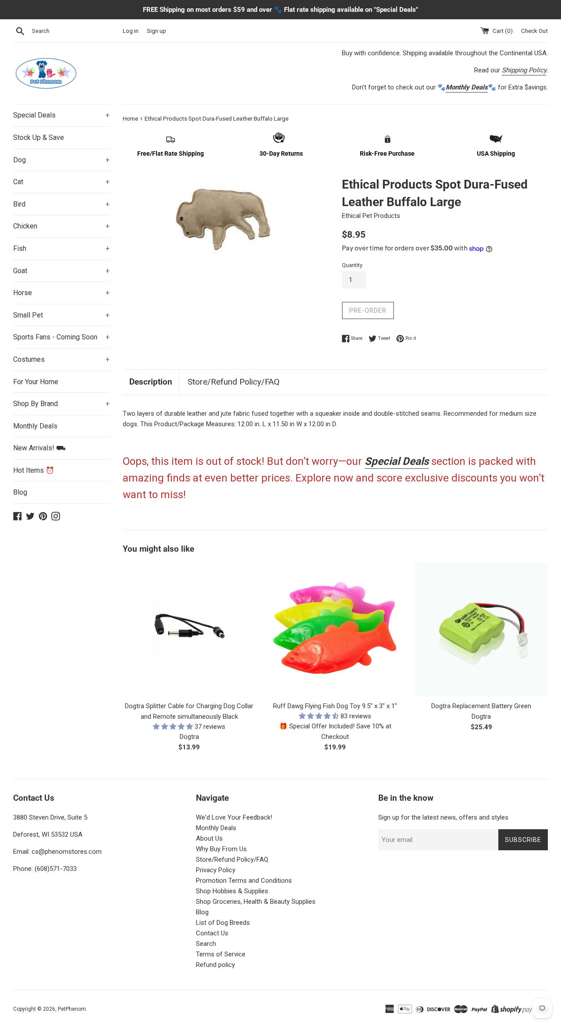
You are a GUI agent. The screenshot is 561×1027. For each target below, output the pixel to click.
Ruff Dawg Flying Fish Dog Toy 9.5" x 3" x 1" (335, 706)
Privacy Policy (215, 870)
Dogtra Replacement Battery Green (481, 706)
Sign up (156, 30)
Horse (61, 293)
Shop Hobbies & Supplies (232, 891)
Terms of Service (220, 954)
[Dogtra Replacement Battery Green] (481, 629)
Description (150, 382)
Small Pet (61, 315)
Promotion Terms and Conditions (244, 880)
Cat (61, 182)
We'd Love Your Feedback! (234, 817)
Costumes (61, 359)
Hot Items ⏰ (33, 470)
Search (206, 944)
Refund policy (215, 965)
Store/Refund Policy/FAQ (234, 382)
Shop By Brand (61, 403)
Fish (61, 248)
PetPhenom (72, 1009)
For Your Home (35, 382)
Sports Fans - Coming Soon (61, 337)
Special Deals (61, 115)
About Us (209, 838)
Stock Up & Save (38, 137)
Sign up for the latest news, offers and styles (443, 817)
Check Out (534, 30)
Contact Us (212, 933)
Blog (20, 492)
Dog (61, 160)
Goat (61, 271)
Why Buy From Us (221, 849)
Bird (61, 204)
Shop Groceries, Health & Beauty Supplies (256, 902)
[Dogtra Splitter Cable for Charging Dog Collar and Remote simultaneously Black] (189, 629)
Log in (130, 30)
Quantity (352, 265)
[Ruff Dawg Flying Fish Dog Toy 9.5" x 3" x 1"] (335, 629)
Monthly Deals (35, 426)
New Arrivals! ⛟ (39, 448)
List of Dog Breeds (223, 923)
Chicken (61, 226)
